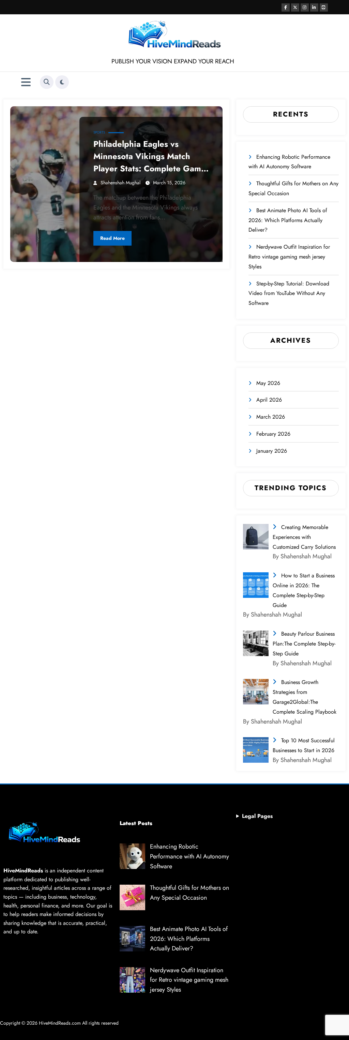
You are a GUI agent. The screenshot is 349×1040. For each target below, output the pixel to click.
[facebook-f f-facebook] (286, 7)
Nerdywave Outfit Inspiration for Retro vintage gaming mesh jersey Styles (289, 256)
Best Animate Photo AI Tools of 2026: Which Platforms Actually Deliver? (287, 220)
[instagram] (305, 7)
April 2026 (269, 400)
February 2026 (273, 434)
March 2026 (270, 417)
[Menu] (26, 82)
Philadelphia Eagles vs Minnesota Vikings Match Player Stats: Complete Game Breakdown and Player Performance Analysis (149, 156)
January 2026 (271, 451)
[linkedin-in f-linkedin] (314, 7)
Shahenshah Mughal (120, 182)
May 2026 (268, 383)
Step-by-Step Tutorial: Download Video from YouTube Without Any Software (288, 293)
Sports (99, 132)
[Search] (47, 82)
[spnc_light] (62, 82)
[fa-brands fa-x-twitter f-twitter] (295, 7)
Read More (112, 238)
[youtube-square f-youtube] (324, 7)
